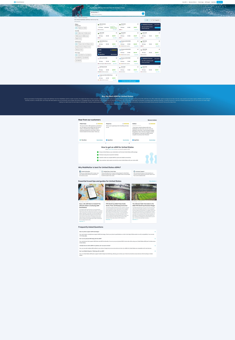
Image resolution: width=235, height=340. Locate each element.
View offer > (115, 29)
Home (75, 17)
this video (84, 235)
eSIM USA (116, 102)
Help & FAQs (111, 149)
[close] (98, 12)
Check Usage (201, 2)
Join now (220, 2)
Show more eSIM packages (129, 81)
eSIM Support (207, 2)
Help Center (213, 2)
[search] (143, 13)
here (130, 104)
